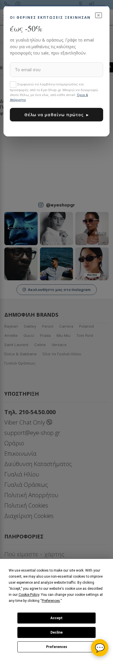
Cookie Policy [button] (29, 595)
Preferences (56, 647)
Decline (56, 632)
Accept (56, 618)
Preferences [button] (51, 601)
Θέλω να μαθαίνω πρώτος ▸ (56, 114)
